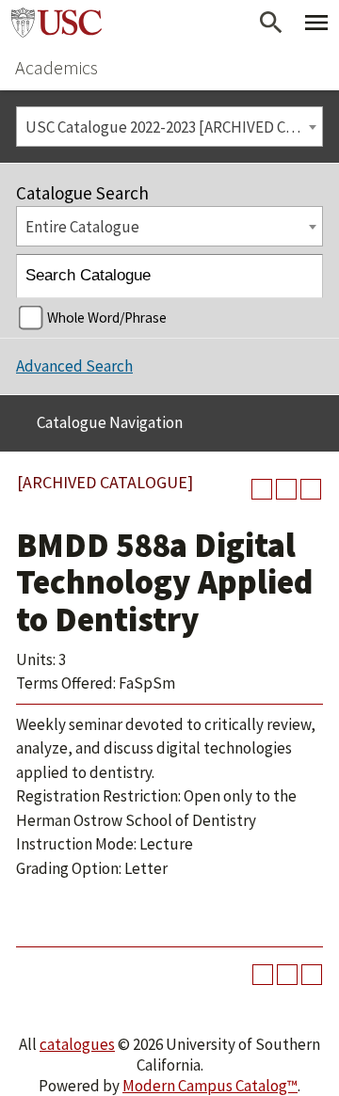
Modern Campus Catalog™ (210, 1085)
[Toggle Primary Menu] (316, 22)
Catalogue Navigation (110, 422)
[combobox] (169, 126)
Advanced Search (74, 366)
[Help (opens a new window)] (310, 489)
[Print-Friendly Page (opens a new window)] (286, 489)
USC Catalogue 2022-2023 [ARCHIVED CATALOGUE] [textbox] (173, 127)
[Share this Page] (261, 489)
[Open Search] (271, 22)
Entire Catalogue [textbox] (82, 226)
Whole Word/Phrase (107, 317)
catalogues (77, 1044)
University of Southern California (56, 23)
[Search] (302, 276)
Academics (56, 67)
